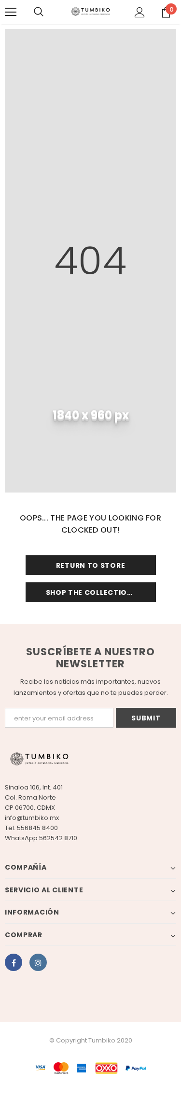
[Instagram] (38, 962)
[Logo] (90, 11)
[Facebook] (13, 962)
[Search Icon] (38, 12)
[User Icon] (140, 12)
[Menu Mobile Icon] (10, 12)
